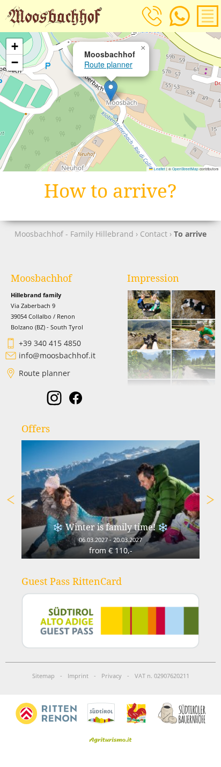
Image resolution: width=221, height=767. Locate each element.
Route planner (108, 64)
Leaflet (159, 168)
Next (210, 499)
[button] (110, 91)
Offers (35, 429)
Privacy (111, 676)
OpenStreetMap (185, 168)
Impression (153, 278)
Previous (10, 499)
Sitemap (43, 676)
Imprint (78, 676)
